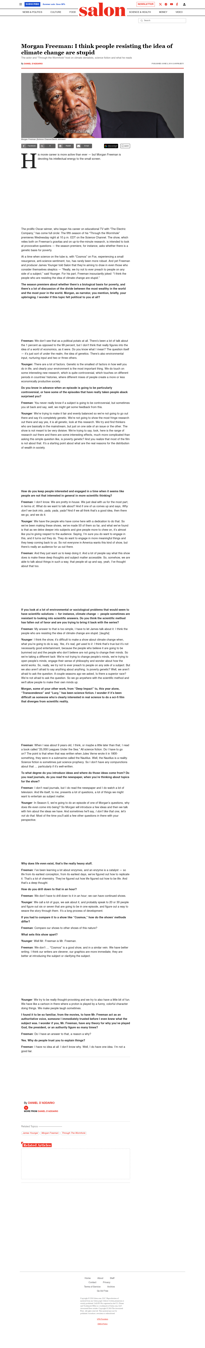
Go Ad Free (102, 1291)
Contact (92, 1282)
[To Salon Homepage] (102, 9)
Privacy (106, 1282)
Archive (111, 1287)
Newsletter (146, 4)
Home (88, 1278)
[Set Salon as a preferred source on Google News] (111, 146)
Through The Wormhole (73, 1133)
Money (163, 12)
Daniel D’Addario (41, 1103)
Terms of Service (92, 1287)
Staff (112, 1278)
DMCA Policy (103, 1324)
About (100, 1278)
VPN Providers (102, 1319)
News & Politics (32, 12)
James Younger (30, 1133)
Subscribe (32, 4)
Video (179, 12)
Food (72, 12)
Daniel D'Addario (33, 64)
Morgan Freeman (49, 1133)
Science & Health (140, 12)
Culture (55, 12)
